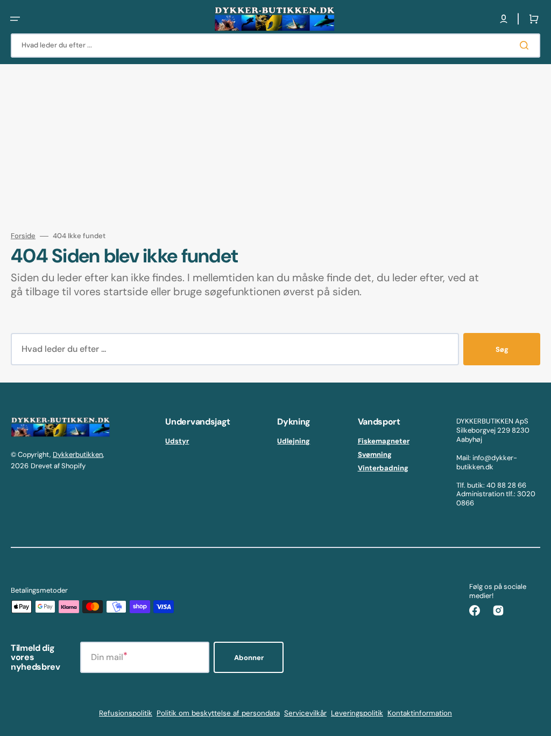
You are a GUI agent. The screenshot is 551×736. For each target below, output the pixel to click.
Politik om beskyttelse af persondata (218, 713)
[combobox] (275, 45)
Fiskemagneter (383, 441)
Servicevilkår (305, 713)
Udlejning (293, 441)
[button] (15, 19)
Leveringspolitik (357, 713)
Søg (502, 349)
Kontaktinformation (419, 713)
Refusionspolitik (125, 713)
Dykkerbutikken (78, 454)
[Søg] (526, 45)
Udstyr (177, 441)
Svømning (375, 454)
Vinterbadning (383, 468)
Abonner (249, 657)
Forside (23, 236)
